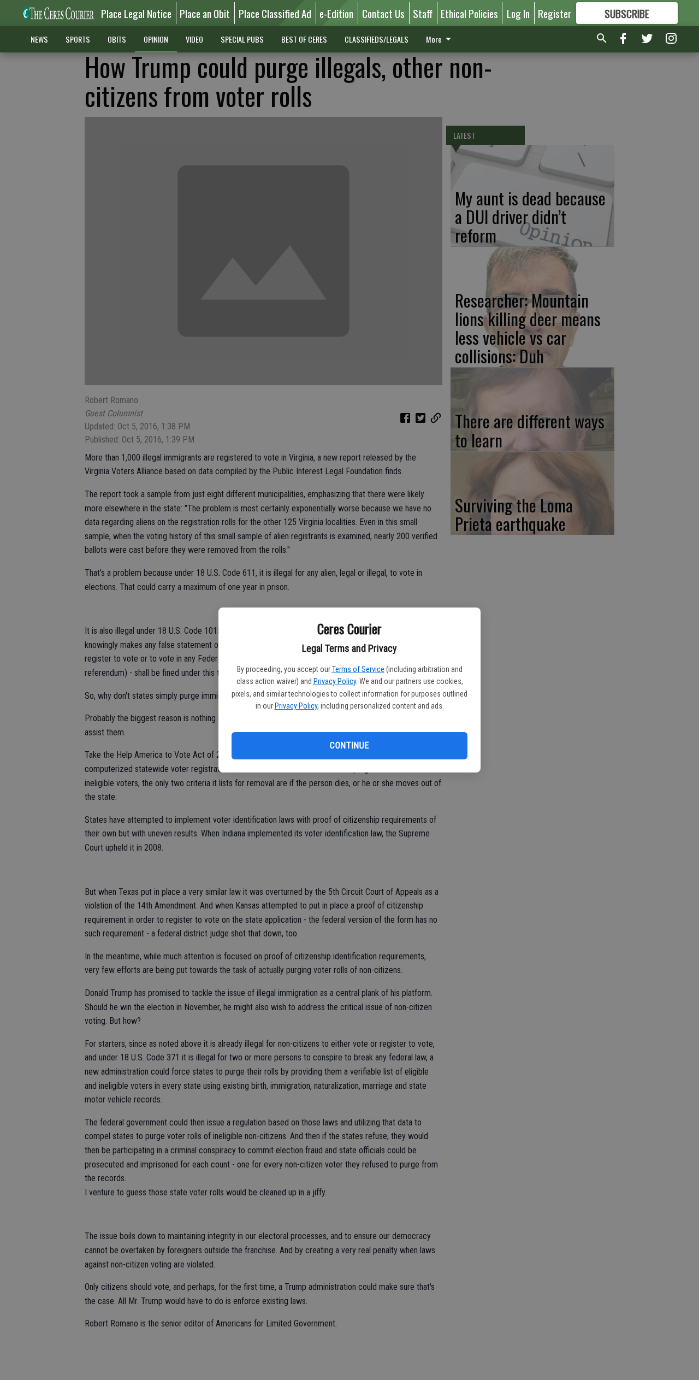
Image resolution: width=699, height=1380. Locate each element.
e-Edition (336, 13)
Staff (423, 13)
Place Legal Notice (136, 13)
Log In (518, 13)
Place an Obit (205, 13)
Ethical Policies (469, 13)
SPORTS (78, 39)
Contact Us (383, 13)
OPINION (156, 39)
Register (554, 13)
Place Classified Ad (275, 13)
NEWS (39, 39)
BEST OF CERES (304, 39)
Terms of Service (358, 669)
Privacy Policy (334, 681)
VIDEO (194, 39)
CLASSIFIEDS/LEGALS (376, 39)
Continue (349, 745)
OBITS (117, 39)
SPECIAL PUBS (242, 39)
